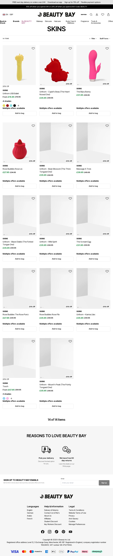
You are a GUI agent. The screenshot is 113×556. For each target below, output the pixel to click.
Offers (110, 21)
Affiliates (47, 519)
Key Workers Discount (52, 524)
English (29, 510)
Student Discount (51, 521)
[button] (91, 14)
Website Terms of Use (77, 513)
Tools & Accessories (96, 22)
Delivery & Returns (51, 510)
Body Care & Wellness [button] (71, 22)
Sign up (104, 483)
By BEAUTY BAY (27, 22)
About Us (47, 516)
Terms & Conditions (76, 510)
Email (62, 478)
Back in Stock (3, 22)
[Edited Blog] (84, 14)
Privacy (71, 516)
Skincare (48, 21)
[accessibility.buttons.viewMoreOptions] (18, 105)
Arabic (29, 516)
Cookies (72, 521)
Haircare (57, 21)
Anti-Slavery (73, 519)
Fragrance (85, 21)
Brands (16, 21)
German (30, 513)
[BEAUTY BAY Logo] (56, 14)
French (29, 519)
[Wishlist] (103, 14)
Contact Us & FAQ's (52, 513)
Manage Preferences (77, 524)
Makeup (40, 21)
